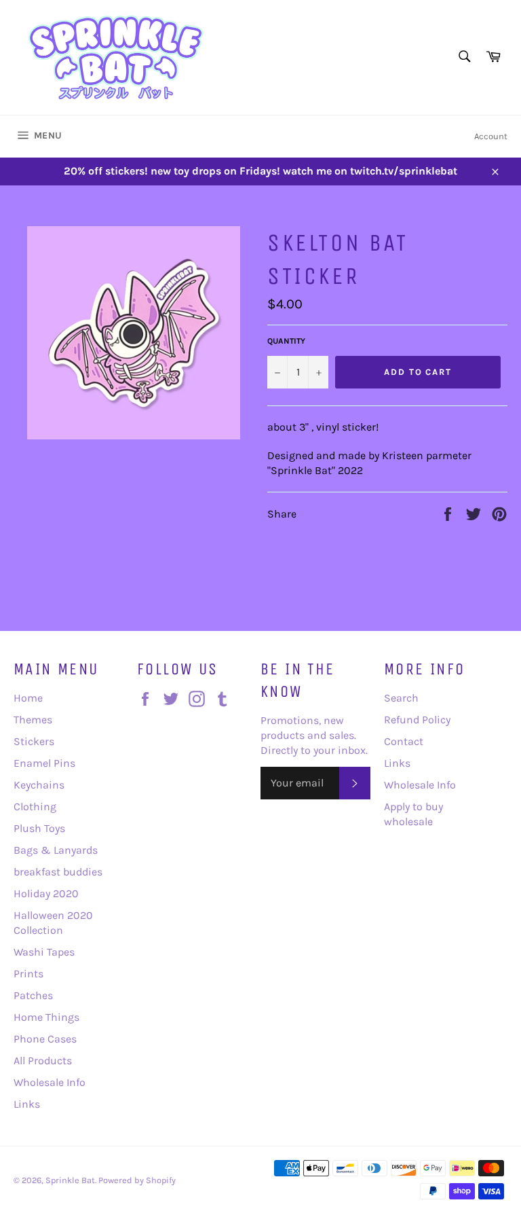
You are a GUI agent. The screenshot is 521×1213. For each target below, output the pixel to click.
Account (490, 136)
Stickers (34, 741)
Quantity (286, 341)
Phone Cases (45, 1038)
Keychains (39, 784)
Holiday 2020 (46, 893)
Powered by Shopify (137, 1180)
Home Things (46, 1017)
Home (28, 697)
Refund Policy (417, 719)
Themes (33, 719)
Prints (28, 973)
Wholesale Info (49, 1082)
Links (27, 1104)
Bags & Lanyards (56, 850)
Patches (33, 995)
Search (401, 697)
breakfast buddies (58, 871)
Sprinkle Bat (70, 1180)
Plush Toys (39, 828)
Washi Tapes (44, 951)
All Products (43, 1060)
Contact (403, 741)
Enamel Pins (44, 763)
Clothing (35, 806)
